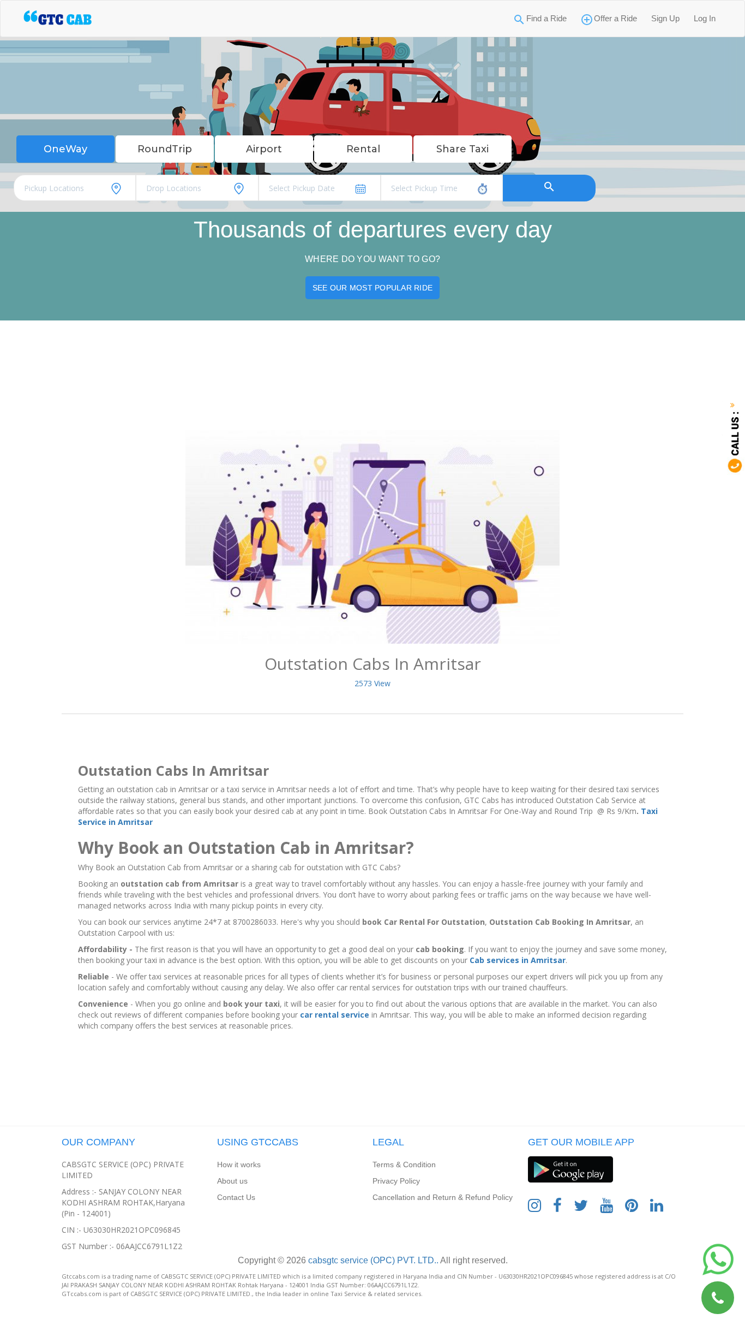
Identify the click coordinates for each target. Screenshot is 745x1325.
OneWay (65, 149)
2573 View (372, 683)
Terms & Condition (404, 1164)
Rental (363, 149)
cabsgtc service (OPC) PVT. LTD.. (372, 1260)
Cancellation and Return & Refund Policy (442, 1197)
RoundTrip (164, 149)
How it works (239, 1164)
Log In (705, 18)
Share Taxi (462, 149)
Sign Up (665, 18)
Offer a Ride (615, 18)
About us (232, 1181)
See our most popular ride (372, 287)
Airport (264, 149)
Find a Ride (546, 18)
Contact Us (236, 1197)
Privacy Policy (396, 1181)
